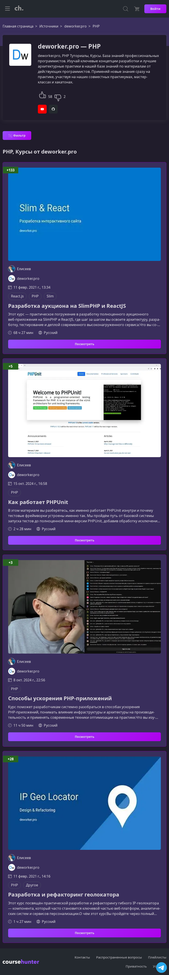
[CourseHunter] (19, 8)
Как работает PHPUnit (38, 502)
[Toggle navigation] (7, 9)
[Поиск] (125, 9)
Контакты (82, 957)
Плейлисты (157, 957)
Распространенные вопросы (119, 957)
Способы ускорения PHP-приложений (60, 698)
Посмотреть (84, 344)
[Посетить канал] (161, 967)
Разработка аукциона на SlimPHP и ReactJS (67, 306)
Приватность (136, 966)
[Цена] (136, 9)
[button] (42, 94)
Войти (155, 9)
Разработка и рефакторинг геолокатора (63, 894)
